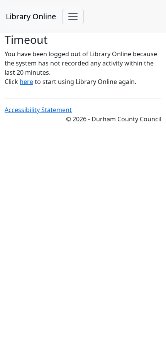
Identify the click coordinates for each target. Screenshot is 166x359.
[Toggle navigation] (73, 16)
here (26, 81)
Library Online (31, 16)
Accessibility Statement (38, 110)
